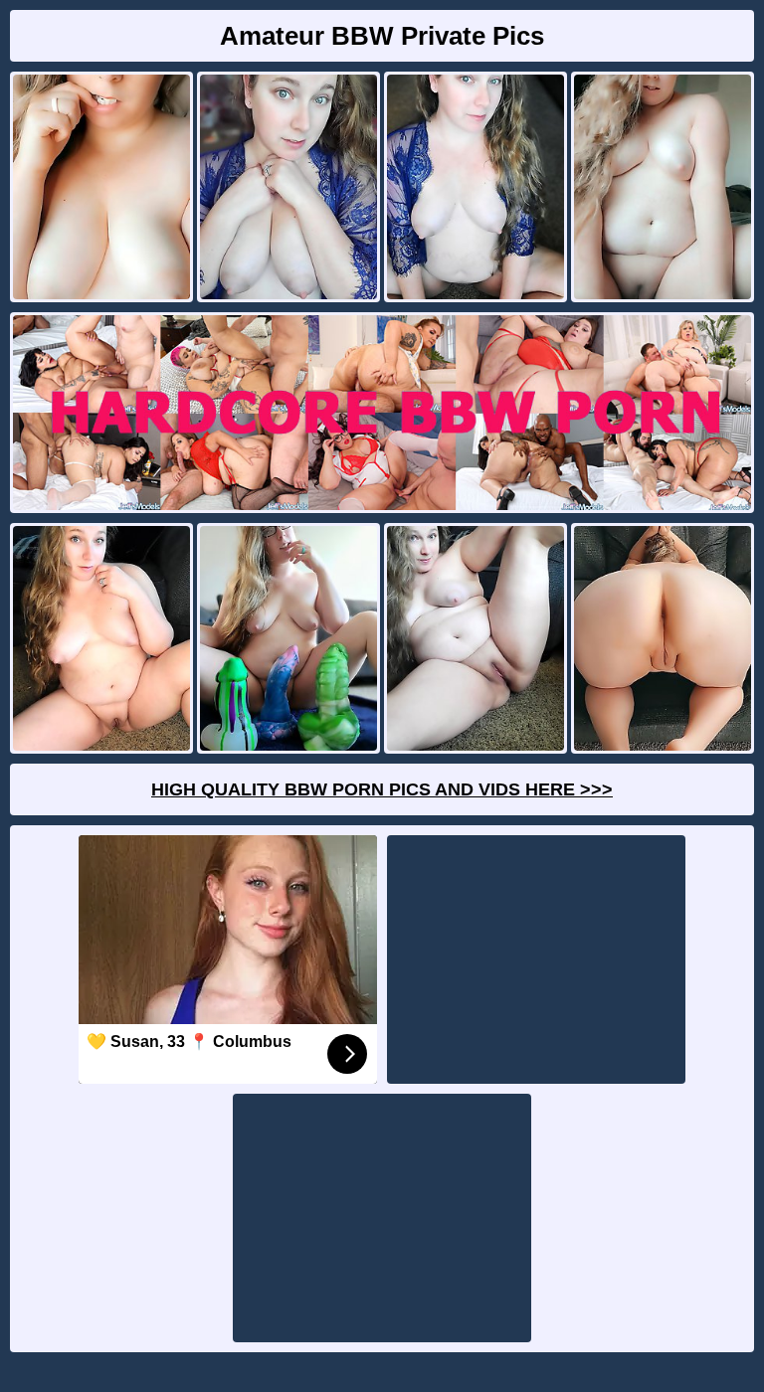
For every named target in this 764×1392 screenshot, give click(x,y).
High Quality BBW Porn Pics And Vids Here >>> (382, 789)
